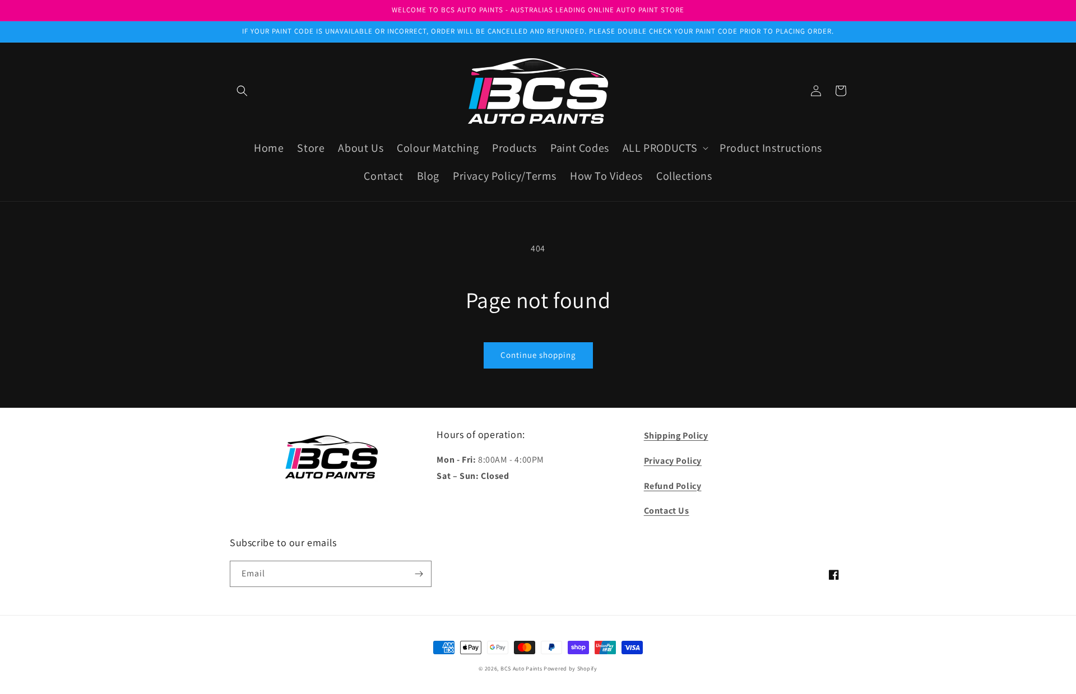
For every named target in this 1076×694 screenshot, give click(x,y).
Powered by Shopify (570, 668)
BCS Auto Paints (521, 668)
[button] (242, 90)
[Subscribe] (418, 574)
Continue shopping (538, 355)
